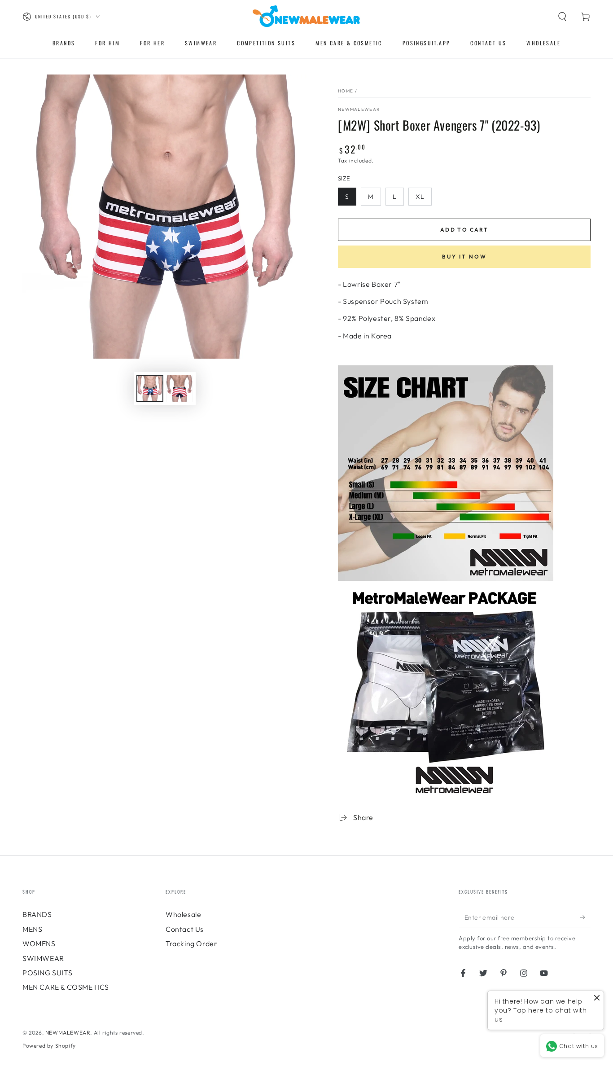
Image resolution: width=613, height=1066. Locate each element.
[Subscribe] (585, 917)
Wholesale (183, 914)
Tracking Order (191, 943)
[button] (562, 16)
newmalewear (359, 109)
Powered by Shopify (49, 1045)
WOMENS (39, 943)
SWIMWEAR (43, 958)
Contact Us (185, 929)
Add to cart (464, 229)
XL (420, 197)
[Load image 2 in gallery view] (179, 388)
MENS (32, 929)
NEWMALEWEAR (68, 1032)
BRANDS (37, 914)
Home (345, 91)
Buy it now (464, 256)
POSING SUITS (47, 972)
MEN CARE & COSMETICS (65, 987)
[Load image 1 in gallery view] (149, 388)
